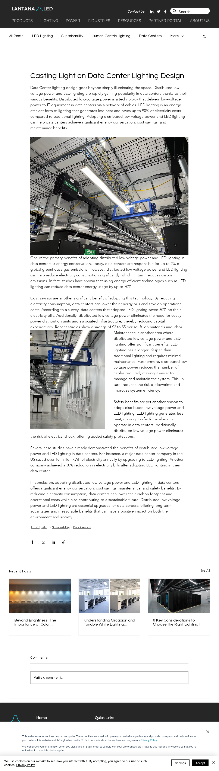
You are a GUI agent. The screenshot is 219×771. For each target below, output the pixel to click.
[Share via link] (64, 542)
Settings (180, 763)
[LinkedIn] (151, 11)
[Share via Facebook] (32, 542)
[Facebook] (165, 11)
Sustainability (72, 36)
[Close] (213, 763)
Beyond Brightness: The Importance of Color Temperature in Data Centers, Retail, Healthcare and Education (38, 622)
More (174, 36)
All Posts (16, 36)
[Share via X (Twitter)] (43, 542)
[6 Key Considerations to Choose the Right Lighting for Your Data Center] (179, 596)
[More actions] (185, 64)
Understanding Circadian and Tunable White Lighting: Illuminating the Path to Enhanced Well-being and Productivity (109, 622)
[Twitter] (158, 11)
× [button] (207, 730)
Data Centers (150, 36)
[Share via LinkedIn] (53, 542)
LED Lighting (42, 36)
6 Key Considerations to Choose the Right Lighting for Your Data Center (178, 622)
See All (205, 570)
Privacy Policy (149, 740)
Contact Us (135, 11)
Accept (200, 763)
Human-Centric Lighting (111, 36)
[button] (100, 20)
